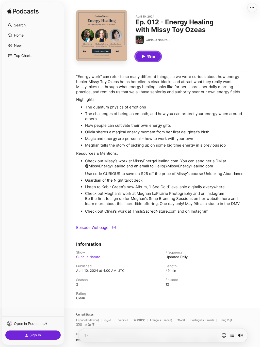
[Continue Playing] (232, 335)
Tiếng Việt (225, 320)
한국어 (181, 320)
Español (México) (87, 320)
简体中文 (139, 320)
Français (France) (161, 320)
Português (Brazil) (202, 320)
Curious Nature (88, 257)
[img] (23, 11)
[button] (33, 25)
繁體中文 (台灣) (85, 324)
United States (85, 314)
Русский (122, 320)
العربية (107, 320)
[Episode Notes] (224, 335)
